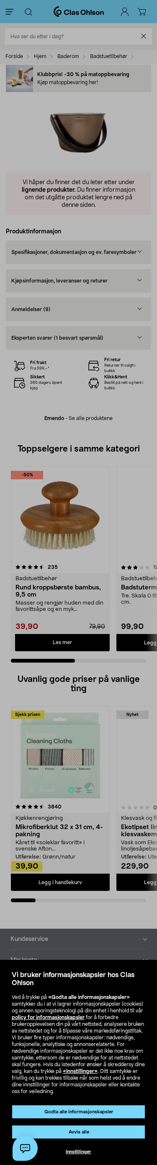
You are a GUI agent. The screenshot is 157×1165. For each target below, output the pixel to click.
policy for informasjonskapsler (48, 1017)
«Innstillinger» (80, 1071)
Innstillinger (78, 1151)
